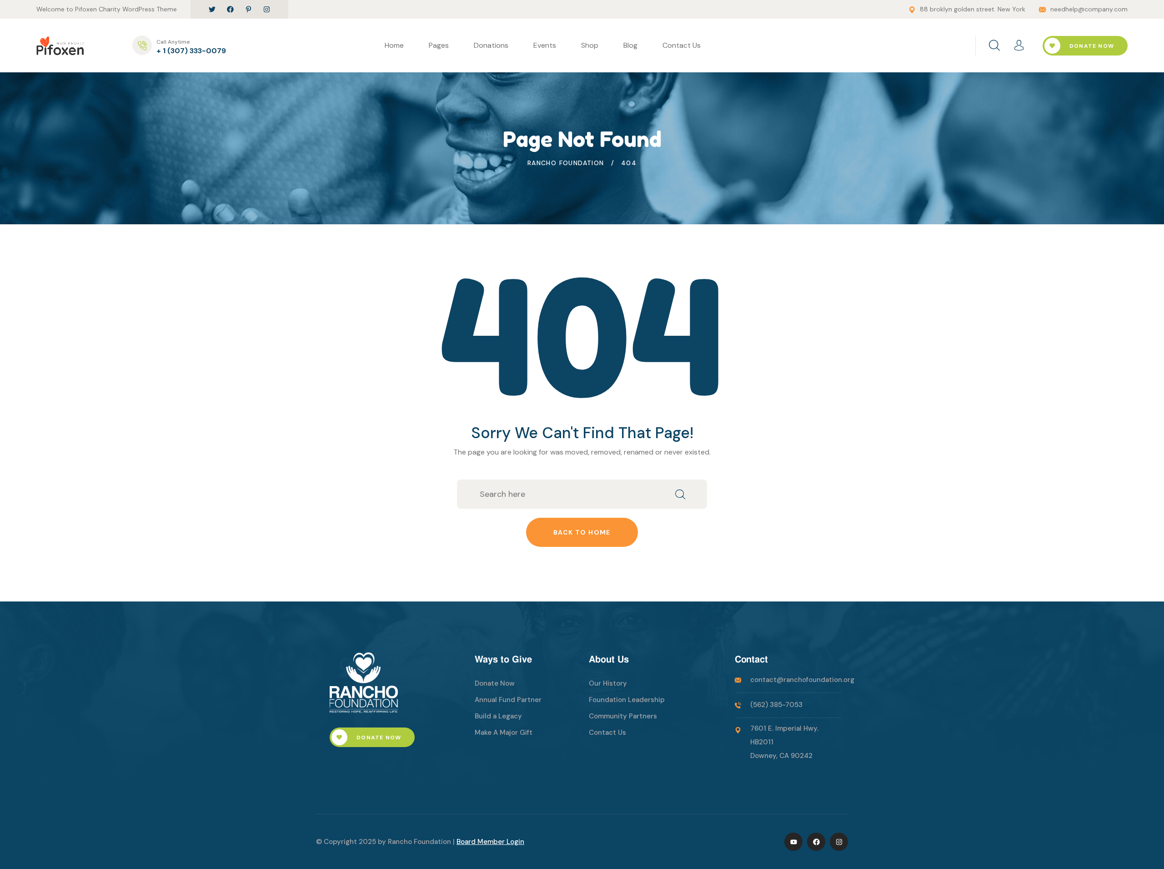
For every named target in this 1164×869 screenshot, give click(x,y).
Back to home (582, 532)
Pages (439, 45)
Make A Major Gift (503, 732)
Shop (589, 45)
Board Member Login (490, 841)
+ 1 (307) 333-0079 (191, 51)
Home (394, 45)
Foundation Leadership (627, 699)
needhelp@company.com (1089, 9)
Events (544, 45)
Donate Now (1091, 46)
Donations (491, 45)
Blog (630, 45)
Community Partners (623, 716)
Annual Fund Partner (508, 699)
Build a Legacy (498, 716)
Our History (608, 683)
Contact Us (681, 45)
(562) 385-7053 (776, 704)
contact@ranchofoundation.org (802, 679)
